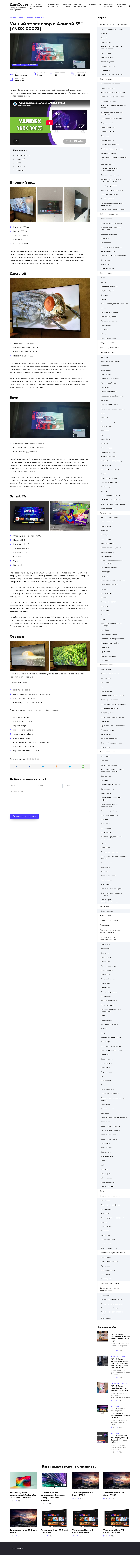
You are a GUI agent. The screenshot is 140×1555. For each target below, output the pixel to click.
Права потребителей (109, 920)
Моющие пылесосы (108, 101)
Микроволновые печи (109, 815)
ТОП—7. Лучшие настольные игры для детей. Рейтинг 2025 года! (120, 1337)
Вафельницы (106, 776)
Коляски (104, 417)
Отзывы (20, 170)
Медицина (104, 906)
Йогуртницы (106, 793)
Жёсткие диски (107, 539)
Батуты (104, 33)
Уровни (104, 1161)
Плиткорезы (106, 1080)
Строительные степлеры (110, 1130)
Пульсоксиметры (107, 730)
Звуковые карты (107, 543)
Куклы (103, 435)
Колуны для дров (107, 1005)
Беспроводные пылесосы (111, 84)
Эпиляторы (105, 747)
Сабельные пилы (107, 1089)
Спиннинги (105, 70)
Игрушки (104, 400)
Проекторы (105, 1266)
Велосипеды (106, 42)
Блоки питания (107, 522)
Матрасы (104, 443)
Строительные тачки (109, 1135)
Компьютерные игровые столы (113, 580)
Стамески (105, 1113)
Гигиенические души (109, 286)
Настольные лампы (108, 456)
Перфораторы (106, 1072)
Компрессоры (106, 243)
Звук (19, 163)
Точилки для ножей (108, 876)
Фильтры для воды (108, 199)
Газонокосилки (107, 970)
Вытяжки (104, 780)
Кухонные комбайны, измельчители (109, 805)
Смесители (105, 1104)
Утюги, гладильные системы (112, 190)
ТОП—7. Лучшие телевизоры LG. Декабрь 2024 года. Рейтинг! (23, 1495)
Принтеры (105, 647)
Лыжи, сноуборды (108, 62)
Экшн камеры (106, 1318)
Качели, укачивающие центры (113, 409)
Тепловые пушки (107, 1148)
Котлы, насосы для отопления (112, 97)
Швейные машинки (108, 338)
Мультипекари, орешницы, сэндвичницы (111, 838)
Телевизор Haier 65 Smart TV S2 (82, 1493)
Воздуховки (105, 961)
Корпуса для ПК (107, 593)
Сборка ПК (105, 660)
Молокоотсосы (107, 448)
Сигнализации (106, 260)
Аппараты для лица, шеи (110, 674)
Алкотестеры (106, 669)
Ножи (103, 843)
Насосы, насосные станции (111, 1050)
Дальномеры (106, 996)
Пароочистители (107, 131)
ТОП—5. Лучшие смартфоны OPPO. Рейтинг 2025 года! (119, 1388)
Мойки (103, 308)
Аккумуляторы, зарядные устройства (111, 229)
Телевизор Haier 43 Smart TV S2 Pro (82, 1531)
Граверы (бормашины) (109, 992)
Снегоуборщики (107, 1109)
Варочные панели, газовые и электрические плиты (112, 771)
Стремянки (105, 1122)
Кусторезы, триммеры (109, 1024)
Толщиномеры (106, 264)
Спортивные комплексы (110, 495)
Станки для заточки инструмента (114, 1117)
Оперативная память (109, 634)
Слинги (104, 491)
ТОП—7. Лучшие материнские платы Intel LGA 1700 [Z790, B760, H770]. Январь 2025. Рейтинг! (119, 1363)
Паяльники (105, 1067)
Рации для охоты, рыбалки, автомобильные (111, 931)
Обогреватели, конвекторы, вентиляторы (112, 113)
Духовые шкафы (107, 789)
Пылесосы (105, 136)
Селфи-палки (106, 1226)
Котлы (103, 1016)
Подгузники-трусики (109, 478)
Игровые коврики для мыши (112, 548)
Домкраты (105, 238)
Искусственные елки (109, 404)
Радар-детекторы (108, 251)
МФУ (103, 619)
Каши (103, 413)
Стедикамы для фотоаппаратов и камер (112, 1313)
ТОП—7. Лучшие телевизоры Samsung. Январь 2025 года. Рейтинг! (53, 1496)
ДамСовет (19, 4)
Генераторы (105, 983)
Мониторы (105, 610)
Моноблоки (105, 615)
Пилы (103, 1076)
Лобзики (104, 1033)
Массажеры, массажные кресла (113, 704)
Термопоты (105, 867)
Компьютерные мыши (109, 584)
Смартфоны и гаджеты (110, 1196)
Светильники (106, 325)
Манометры (105, 1041)
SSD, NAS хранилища (109, 517)
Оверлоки (105, 721)
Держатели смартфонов (110, 1205)
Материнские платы (109, 602)
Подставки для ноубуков (110, 643)
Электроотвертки (108, 1182)
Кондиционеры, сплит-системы (113, 92)
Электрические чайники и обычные (111, 894)
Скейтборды (106, 487)
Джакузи (104, 295)
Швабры (104, 334)
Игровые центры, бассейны (112, 396)
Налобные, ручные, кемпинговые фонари (114, 107)
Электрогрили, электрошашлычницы (109, 901)
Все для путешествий (109, 348)
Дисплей (21, 159)
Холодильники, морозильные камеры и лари (112, 204)
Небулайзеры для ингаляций (112, 461)
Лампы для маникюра (109, 700)
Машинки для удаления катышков (114, 304)
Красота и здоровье (108, 665)
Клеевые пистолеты (109, 1000)
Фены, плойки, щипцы (109, 194)
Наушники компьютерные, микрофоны (111, 625)
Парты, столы (106, 465)
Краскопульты (106, 1020)
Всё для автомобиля (109, 214)
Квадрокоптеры (107, 57)
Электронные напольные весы (113, 210)
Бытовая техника (107, 79)
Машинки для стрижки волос (112, 717)
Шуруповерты (106, 1178)
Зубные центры (107, 687)
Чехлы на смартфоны (109, 1244)
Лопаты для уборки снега (111, 1037)
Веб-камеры (106, 526)
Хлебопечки (105, 884)
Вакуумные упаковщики (110, 765)
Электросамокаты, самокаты (112, 75)
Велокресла (106, 370)
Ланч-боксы (105, 439)
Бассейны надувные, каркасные (113, 29)
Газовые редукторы (108, 966)
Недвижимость (106, 915)
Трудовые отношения (109, 1283)
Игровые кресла (107, 552)
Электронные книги (109, 1248)
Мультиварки (106, 832)
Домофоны (105, 1295)
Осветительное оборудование (112, 1308)
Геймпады (104, 535)
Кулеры (104, 597)
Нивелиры (105, 1054)
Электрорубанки (107, 1187)
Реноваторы (106, 1085)
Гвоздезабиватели (108, 979)
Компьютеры (95, 4)
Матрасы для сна (107, 713)
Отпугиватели (106, 1063)
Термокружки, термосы (110, 175)
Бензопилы (105, 948)
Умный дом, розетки (109, 186)
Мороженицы (106, 828)
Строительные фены (109, 1139)
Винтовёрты (106, 957)
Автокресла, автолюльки (110, 361)
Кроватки (104, 430)
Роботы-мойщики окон (110, 144)
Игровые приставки (108, 391)
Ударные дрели (107, 1156)
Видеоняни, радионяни (110, 378)
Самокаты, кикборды (109, 482)
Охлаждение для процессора (112, 639)
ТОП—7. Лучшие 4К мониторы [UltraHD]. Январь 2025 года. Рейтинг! (119, 1439)
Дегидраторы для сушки (110, 784)
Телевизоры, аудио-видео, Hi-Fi (36, 6)
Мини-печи (105, 824)
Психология (105, 925)
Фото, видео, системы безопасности (109, 1289)
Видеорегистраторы (109, 234)
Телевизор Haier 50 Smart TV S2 (113, 1493)
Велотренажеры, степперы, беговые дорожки (111, 48)
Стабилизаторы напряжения (112, 149)
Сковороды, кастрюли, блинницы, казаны (114, 857)
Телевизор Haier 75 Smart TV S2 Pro (113, 1531)
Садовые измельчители (110, 1093)
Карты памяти (106, 1209)
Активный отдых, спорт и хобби (114, 25)
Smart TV (21, 167)
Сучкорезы (105, 1143)
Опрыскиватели (107, 1059)
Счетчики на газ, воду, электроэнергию (109, 169)
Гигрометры (105, 987)
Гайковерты (105, 974)
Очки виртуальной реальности (113, 1218)
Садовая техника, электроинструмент (108, 938)
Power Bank (105, 1200)
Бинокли (104, 38)
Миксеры (104, 819)
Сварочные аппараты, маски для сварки (113, 1099)
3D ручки (104, 357)
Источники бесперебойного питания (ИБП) (112, 562)
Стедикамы (105, 1235)
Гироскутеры (106, 53)
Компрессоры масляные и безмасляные (111, 1010)
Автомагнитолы (107, 219)
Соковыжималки (107, 863)
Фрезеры (104, 1169)
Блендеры (105, 761)
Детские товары (107, 352)
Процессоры (106, 652)
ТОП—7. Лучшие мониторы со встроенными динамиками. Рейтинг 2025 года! (120, 1413)
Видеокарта (105, 530)
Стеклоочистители (108, 153)
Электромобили (107, 508)
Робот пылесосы (107, 140)
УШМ (103, 1165)
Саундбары (105, 1274)
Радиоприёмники (108, 1270)
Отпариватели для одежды (111, 118)
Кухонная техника (107, 752)
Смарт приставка (107, 1279)
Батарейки (105, 944)
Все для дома (106, 273)
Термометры (106, 734)
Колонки (104, 576)
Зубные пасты (106, 387)
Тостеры (104, 871)
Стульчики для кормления (111, 500)
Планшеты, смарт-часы (110, 469)
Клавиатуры (105, 571)
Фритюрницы (106, 880)
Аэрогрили (105, 756)
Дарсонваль (105, 682)
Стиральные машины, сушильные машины (114, 159)
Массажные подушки (109, 708)
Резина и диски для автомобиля (113, 255)
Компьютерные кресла (110, 422)
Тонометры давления (109, 739)
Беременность (107, 911)
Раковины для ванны (109, 321)
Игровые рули (106, 556)
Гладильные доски (108, 291)
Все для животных (108, 343)
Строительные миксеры (110, 1126)
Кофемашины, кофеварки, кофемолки (111, 799)
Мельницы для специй (109, 811)
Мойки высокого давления (111, 247)
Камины (104, 299)
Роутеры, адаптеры (108, 656)
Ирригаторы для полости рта (112, 695)
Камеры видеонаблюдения (111, 1299)
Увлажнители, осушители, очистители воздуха (111, 180)
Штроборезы (106, 1174)
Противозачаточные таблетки (113, 726)
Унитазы (104, 330)
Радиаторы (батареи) (109, 317)
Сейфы (103, 1191)
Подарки (104, 474)
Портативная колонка (109, 1261)
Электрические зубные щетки (113, 504)
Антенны (104, 278)
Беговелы (105, 366)
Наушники (105, 1213)
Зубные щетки (106, 691)
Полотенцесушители (109, 312)
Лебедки (104, 1029)
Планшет (104, 1222)
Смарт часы (105, 1231)
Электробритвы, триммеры (111, 743)
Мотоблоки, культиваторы (111, 1046)
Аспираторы (106, 678)
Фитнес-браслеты (108, 1239)
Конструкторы (106, 426)
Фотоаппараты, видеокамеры (112, 1304)
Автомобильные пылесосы (111, 223)
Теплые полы (106, 1152)
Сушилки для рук (107, 164)
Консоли (104, 589)
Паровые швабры (108, 123)
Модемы (104, 606)
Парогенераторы (108, 127)
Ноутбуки (105, 630)
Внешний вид (23, 156)
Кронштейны (106, 1257)
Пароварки (105, 847)
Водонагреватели (108, 88)
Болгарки (104, 953)
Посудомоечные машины (111, 852)
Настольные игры (108, 66)
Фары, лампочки (107, 268)
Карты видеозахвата (109, 567)
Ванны (103, 282)
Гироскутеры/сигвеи (109, 383)
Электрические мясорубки (111, 889)
